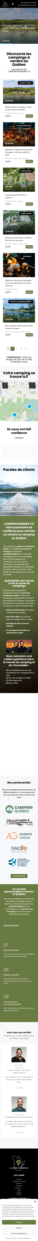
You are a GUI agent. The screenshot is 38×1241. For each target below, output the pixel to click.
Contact (19, 1192)
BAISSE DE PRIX (26, 171)
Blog (19, 1190)
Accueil (19, 1179)
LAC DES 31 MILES (25, 83)
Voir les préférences (19, 1233)
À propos (17, 1188)
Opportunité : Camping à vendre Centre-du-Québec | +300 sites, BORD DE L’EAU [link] (19, 152)
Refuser (19, 1228)
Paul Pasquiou (19, 1115)
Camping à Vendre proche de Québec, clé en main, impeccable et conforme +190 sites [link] (18, 283)
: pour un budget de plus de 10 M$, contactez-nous (19, 359)
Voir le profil (19, 1088)
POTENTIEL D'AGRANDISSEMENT (20, 302)
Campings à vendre (19, 1181)
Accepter (19, 1222)
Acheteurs (19, 1183)
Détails (29, 116)
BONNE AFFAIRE (26, 213)
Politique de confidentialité (24, 1238)
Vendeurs (19, 1186)
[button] (35, 1201)
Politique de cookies (11, 1238)
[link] (19, 92)
